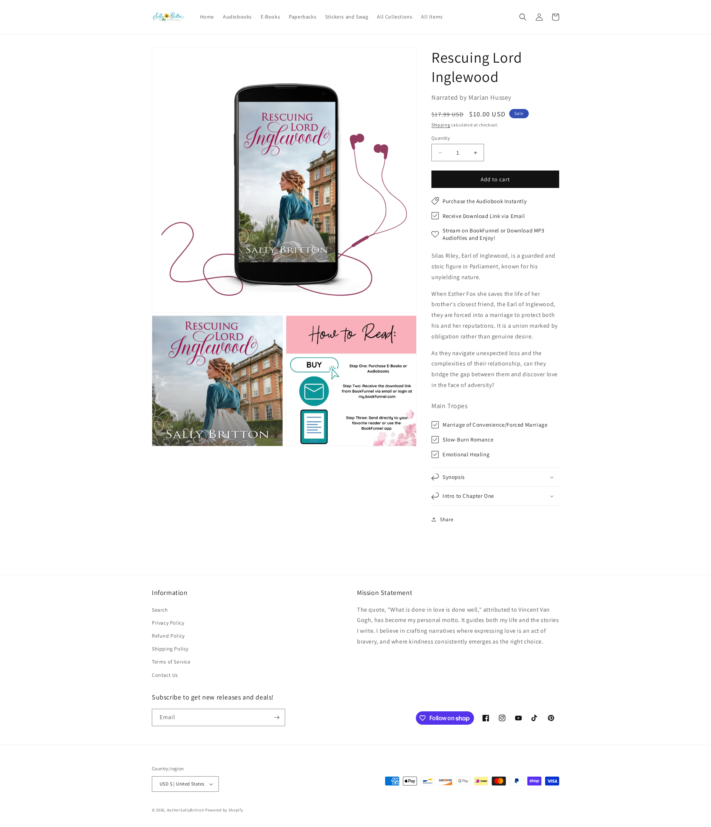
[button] (523, 17)
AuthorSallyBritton (185, 810)
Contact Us (165, 675)
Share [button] (447, 519)
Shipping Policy (170, 648)
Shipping (440, 125)
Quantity (440, 138)
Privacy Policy (168, 622)
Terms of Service (171, 661)
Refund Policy (168, 635)
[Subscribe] (276, 717)
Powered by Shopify (224, 810)
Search (160, 609)
